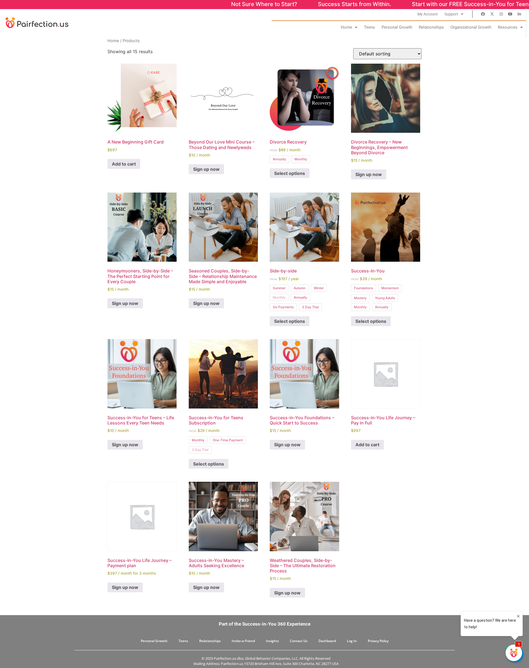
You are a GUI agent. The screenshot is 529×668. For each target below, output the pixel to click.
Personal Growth (397, 27)
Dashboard (327, 641)
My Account (427, 14)
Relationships (431, 27)
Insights (272, 641)
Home (346, 27)
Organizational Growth (470, 27)
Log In (352, 641)
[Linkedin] (519, 14)
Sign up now (206, 169)
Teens (369, 27)
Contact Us (298, 641)
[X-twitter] (492, 14)
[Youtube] (510, 14)
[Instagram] (501, 14)
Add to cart (124, 164)
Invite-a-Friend (243, 641)
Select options (289, 173)
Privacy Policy (378, 641)
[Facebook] (483, 14)
